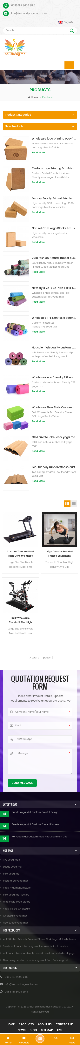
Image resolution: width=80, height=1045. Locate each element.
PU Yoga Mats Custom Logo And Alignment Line (39, 836)
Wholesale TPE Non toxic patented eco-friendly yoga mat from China (54, 318)
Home (34, 97)
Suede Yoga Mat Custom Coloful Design (35, 812)
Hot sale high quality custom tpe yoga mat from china (54, 347)
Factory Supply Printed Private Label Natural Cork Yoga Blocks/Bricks (54, 198)
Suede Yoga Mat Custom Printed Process (35, 824)
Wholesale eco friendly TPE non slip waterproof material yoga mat (54, 377)
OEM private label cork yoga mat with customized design (54, 437)
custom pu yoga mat (15, 881)
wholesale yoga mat (15, 916)
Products (26, 1024)
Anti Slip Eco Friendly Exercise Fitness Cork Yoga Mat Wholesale (39, 939)
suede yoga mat (12, 867)
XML (60, 1030)
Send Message (22, 783)
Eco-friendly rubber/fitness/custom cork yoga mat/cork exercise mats (54, 467)
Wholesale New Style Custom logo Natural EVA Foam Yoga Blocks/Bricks (54, 407)
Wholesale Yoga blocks (16, 902)
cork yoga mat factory (16, 895)
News (22, 1030)
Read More (38, 153)
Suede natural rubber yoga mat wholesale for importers (35, 946)
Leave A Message (40, 1038)
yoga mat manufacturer (17, 888)
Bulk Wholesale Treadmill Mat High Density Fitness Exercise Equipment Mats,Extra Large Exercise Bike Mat (20, 620)
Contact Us (65, 1024)
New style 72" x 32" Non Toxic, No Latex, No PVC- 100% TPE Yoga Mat (54, 288)
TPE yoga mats (11, 860)
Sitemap (47, 1030)
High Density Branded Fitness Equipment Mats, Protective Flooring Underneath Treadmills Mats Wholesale (60, 554)
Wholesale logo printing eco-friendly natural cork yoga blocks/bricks (54, 138)
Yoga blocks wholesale (16, 909)
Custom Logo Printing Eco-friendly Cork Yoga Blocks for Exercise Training (54, 168)
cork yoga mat (11, 874)
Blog (33, 1030)
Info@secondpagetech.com (29, 13)
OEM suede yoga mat (15, 923)
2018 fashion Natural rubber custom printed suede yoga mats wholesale (54, 258)
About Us (45, 1024)
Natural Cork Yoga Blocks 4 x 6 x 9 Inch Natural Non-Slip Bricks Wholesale (54, 228)
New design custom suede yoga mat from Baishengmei (35, 960)
